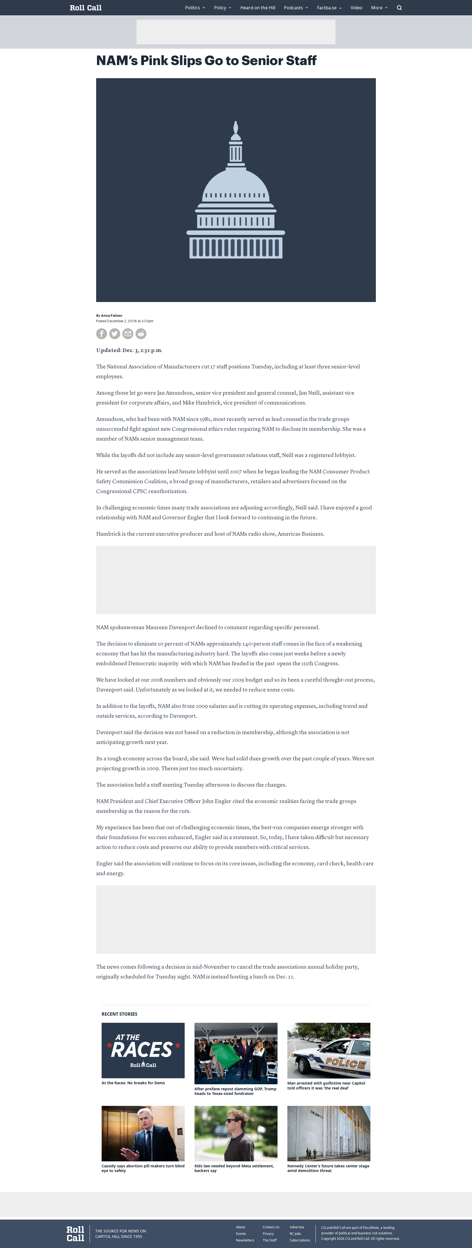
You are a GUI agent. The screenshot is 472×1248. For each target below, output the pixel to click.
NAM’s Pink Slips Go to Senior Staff (206, 60)
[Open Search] (399, 7)
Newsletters (245, 1240)
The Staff (269, 1240)
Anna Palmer (112, 315)
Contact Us (271, 1227)
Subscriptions (300, 1240)
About (240, 1227)
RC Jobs (295, 1233)
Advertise (297, 1227)
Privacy (268, 1233)
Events (241, 1233)
